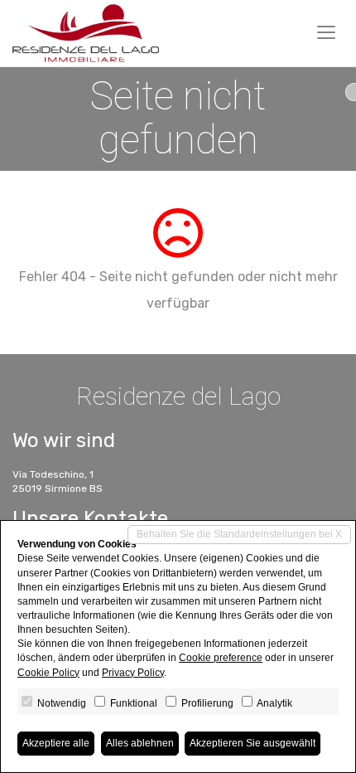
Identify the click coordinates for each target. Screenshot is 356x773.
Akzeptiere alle (55, 743)
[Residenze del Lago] (85, 33)
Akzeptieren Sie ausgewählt (252, 743)
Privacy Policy (133, 672)
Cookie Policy (48, 672)
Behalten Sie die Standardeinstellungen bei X (239, 534)
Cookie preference (220, 658)
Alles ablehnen (140, 743)
